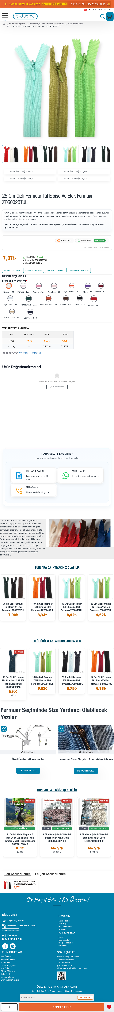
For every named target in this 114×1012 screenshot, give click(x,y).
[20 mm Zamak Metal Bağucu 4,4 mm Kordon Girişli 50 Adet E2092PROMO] (57, 812)
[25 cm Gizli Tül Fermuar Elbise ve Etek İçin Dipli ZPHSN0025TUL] (13, 661)
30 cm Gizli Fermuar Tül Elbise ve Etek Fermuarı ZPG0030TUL (42, 680)
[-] (3, 1007)
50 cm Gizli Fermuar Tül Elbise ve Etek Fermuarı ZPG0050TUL (13, 607)
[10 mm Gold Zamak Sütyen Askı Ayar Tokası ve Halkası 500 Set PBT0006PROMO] (94, 812)
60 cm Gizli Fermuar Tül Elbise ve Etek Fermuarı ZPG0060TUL (42, 607)
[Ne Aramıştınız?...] (102, 16)
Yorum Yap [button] (35, 352)
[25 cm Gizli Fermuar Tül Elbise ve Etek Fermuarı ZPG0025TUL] (7, 885)
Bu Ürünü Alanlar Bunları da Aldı (57, 641)
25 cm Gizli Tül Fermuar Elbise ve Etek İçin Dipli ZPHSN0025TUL (13, 687)
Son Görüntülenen (17, 874)
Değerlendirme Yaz (58, 387)
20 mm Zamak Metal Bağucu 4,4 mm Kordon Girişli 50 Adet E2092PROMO (57, 838)
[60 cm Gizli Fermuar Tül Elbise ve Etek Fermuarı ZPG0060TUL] (42, 588)
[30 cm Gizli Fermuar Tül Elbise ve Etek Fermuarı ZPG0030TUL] (42, 661)
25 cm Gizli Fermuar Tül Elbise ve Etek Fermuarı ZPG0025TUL (24, 883)
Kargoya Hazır (72, 602)
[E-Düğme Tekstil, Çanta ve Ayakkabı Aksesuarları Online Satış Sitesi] (4, 23)
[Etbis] (61, 975)
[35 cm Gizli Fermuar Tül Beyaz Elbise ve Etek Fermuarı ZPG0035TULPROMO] (72, 588)
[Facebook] (5, 946)
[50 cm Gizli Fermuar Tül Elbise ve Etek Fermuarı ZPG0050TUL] (13, 588)
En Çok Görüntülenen (50, 874)
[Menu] (3, 16)
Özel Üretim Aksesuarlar (28, 759)
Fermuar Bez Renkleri (14, 281)
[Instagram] (13, 946)
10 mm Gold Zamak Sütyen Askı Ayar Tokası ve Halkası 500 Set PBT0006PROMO (94, 843)
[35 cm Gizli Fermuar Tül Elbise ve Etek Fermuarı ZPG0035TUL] (101, 661)
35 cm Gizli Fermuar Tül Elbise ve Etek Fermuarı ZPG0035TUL (101, 680)
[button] (61, 1007)
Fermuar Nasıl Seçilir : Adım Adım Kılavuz (86, 759)
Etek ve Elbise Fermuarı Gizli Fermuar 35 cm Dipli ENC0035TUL (101, 609)
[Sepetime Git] (110, 16)
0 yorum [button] (23, 352)
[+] (14, 1007)
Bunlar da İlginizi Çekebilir (57, 790)
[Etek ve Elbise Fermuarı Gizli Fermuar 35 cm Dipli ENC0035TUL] (101, 588)
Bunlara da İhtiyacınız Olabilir (57, 568)
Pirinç (9, 828)
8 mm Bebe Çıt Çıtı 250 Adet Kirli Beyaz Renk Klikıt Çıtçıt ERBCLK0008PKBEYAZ (20, 838)
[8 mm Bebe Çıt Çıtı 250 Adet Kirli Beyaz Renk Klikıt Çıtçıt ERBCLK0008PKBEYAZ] (20, 812)
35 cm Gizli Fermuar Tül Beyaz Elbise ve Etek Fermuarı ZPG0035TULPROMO (72, 613)
